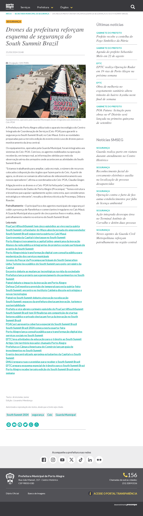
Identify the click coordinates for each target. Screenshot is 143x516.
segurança (38, 414)
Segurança (14, 21)
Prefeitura (43, 7)
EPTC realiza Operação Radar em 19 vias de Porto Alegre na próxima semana (115, 71)
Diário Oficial (12, 493)
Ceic (49, 414)
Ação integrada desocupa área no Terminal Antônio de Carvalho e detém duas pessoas (116, 218)
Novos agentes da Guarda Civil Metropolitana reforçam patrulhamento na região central (116, 238)
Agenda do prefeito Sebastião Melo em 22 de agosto (114, 54)
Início (9, 14)
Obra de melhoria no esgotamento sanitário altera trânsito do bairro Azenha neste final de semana (116, 92)
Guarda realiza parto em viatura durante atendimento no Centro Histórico (116, 155)
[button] (132, 7)
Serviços (25, 7)
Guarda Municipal (66, 414)
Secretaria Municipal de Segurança (32, 14)
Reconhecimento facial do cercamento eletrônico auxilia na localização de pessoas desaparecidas (114, 177)
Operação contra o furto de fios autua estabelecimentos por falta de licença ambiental (116, 198)
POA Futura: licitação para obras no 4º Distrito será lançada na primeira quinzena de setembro (115, 116)
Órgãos (64, 7)
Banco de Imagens (36, 493)
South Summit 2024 (17, 414)
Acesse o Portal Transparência (115, 494)
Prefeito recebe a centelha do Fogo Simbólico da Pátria (114, 38)
